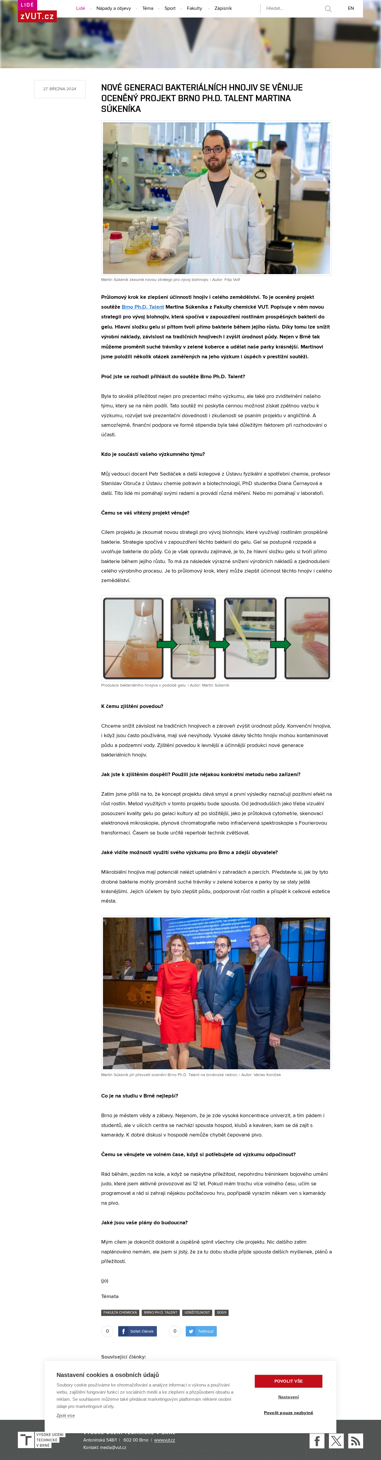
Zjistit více (66, 1415)
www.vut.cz (164, 1440)
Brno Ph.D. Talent (143, 307)
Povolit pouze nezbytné (288, 1413)
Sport (170, 8)
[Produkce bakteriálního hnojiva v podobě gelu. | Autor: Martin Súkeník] (216, 638)
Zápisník (223, 8)
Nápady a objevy (113, 8)
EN (351, 8)
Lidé (80, 8)
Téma (147, 8)
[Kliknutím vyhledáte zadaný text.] (328, 9)
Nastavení (288, 1397)
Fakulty (194, 8)
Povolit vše (288, 1381)
